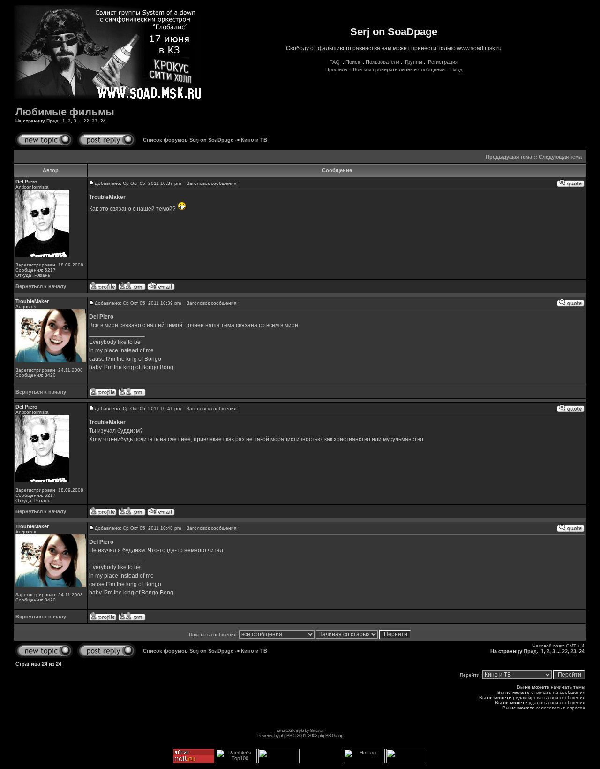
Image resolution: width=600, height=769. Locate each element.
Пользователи (382, 62)
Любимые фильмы (64, 112)
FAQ (335, 62)
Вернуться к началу (40, 286)
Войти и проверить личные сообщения (399, 69)
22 (86, 120)
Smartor (316, 730)
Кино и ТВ (254, 140)
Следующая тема (560, 157)
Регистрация (443, 62)
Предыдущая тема (509, 157)
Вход (456, 69)
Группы (413, 62)
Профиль (336, 69)
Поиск (352, 62)
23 (95, 120)
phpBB (285, 735)
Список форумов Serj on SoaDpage (188, 140)
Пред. (53, 120)
